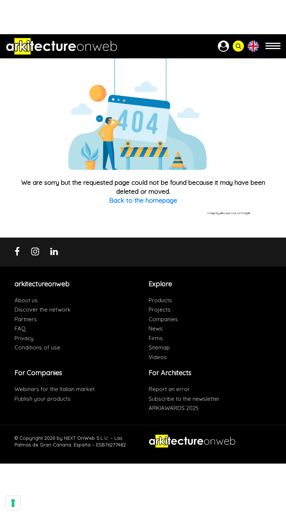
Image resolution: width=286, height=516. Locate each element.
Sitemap (159, 347)
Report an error (169, 389)
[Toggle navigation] (273, 49)
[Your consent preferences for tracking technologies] (13, 503)
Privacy (24, 338)
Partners (26, 319)
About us (26, 300)
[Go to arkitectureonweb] (62, 46)
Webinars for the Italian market (55, 389)
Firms (156, 338)
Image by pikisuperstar (221, 213)
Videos (158, 357)
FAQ (20, 328)
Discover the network (43, 309)
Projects (160, 309)
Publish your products (43, 398)
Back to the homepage (143, 200)
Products (160, 300)
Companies (163, 319)
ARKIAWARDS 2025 (173, 408)
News (156, 328)
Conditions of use (37, 347)
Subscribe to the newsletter (184, 398)
